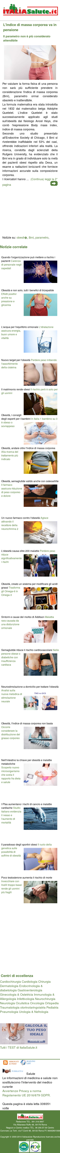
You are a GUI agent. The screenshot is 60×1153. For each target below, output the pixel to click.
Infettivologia (25, 998)
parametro (41, 237)
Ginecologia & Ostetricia (16, 994)
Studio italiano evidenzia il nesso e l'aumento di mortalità (11, 815)
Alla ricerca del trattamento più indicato (9, 455)
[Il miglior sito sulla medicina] (14, 1073)
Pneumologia (9, 1011)
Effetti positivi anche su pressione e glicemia (8, 299)
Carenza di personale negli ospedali (11, 264)
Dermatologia (9, 986)
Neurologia (7, 1003)
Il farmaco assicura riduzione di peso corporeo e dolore (11, 490)
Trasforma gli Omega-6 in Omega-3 (10, 591)
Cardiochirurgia (10, 981)
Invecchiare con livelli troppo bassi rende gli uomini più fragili (11, 886)
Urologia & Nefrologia (33, 1011)
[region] (30, 210)
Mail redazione (30, 1133)
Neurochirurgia (45, 998)
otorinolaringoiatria (33, 1007)
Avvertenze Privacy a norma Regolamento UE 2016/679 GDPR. (26, 1093)
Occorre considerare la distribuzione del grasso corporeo (10, 732)
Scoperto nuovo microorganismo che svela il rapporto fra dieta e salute (10, 775)
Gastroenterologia (30, 990)
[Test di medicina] (24, 1043)
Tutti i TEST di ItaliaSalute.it (18, 1047)
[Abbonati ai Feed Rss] (10, 1065)
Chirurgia (44, 981)
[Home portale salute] (30, 18)
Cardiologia (29, 981)
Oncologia (37, 1003)
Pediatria (52, 1007)
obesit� (22, 237)
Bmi (31, 237)
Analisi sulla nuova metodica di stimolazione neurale (11, 695)
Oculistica (22, 1003)
